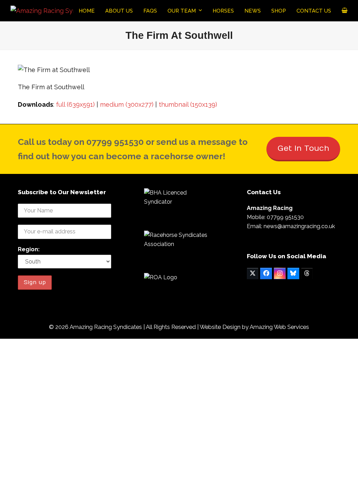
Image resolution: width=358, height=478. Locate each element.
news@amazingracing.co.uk (299, 226)
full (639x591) (75, 104)
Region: (29, 249)
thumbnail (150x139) (188, 104)
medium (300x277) (126, 104)
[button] (344, 10)
